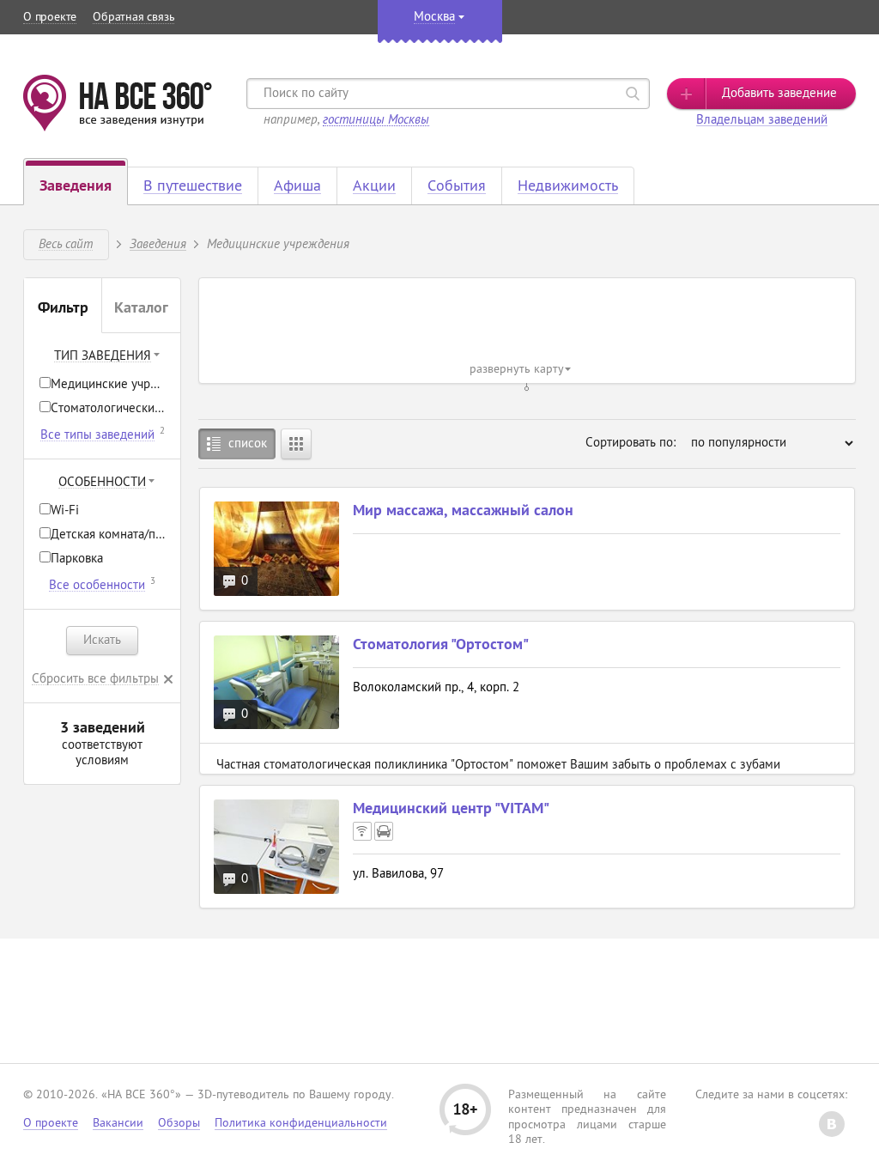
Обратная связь (133, 17)
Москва (434, 17)
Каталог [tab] (141, 309)
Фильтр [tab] (63, 309)
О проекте (49, 17)
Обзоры (179, 1123)
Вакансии (118, 1123)
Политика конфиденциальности (301, 1123)
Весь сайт (66, 243)
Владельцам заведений (761, 120)
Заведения (158, 243)
